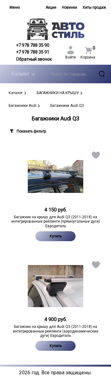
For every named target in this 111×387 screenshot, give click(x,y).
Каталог (20, 74)
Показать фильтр (31, 131)
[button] (95, 156)
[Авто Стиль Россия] (55, 29)
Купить (56, 236)
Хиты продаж (94, 7)
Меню (15, 7)
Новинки (69, 7)
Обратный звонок (34, 59)
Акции (51, 7)
